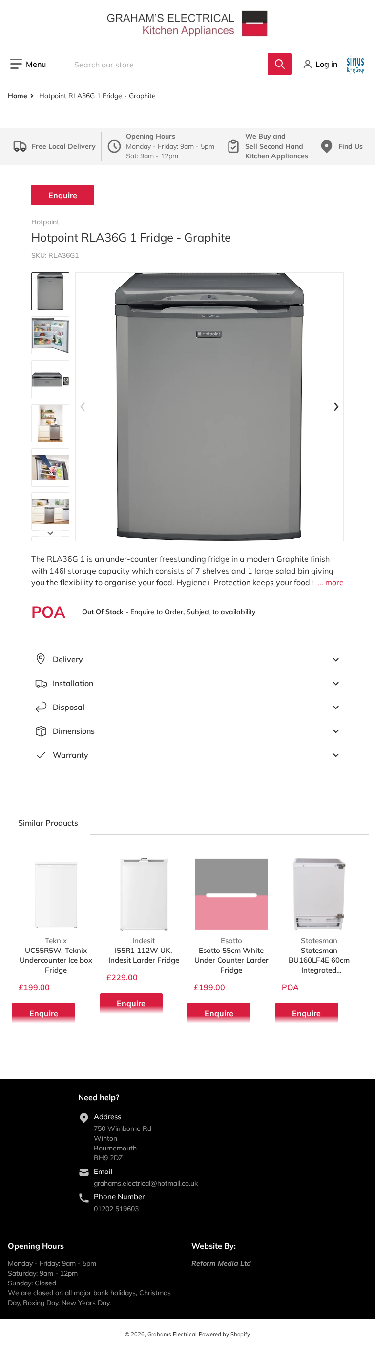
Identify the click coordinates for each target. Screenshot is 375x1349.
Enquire (62, 195)
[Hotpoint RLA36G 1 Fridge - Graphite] (50, 291)
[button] (28, 64)
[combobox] (176, 64)
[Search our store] (280, 64)
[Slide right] (50, 533)
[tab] (48, 823)
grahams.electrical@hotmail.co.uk (146, 1183)
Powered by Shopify (224, 1334)
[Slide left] (83, 407)
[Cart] (356, 64)
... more (330, 582)
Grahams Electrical (172, 1334)
